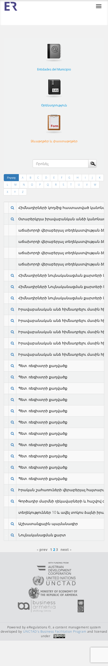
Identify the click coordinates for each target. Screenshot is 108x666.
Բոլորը (11, 177)
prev (43, 549)
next (65, 549)
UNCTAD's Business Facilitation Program (54, 631)
